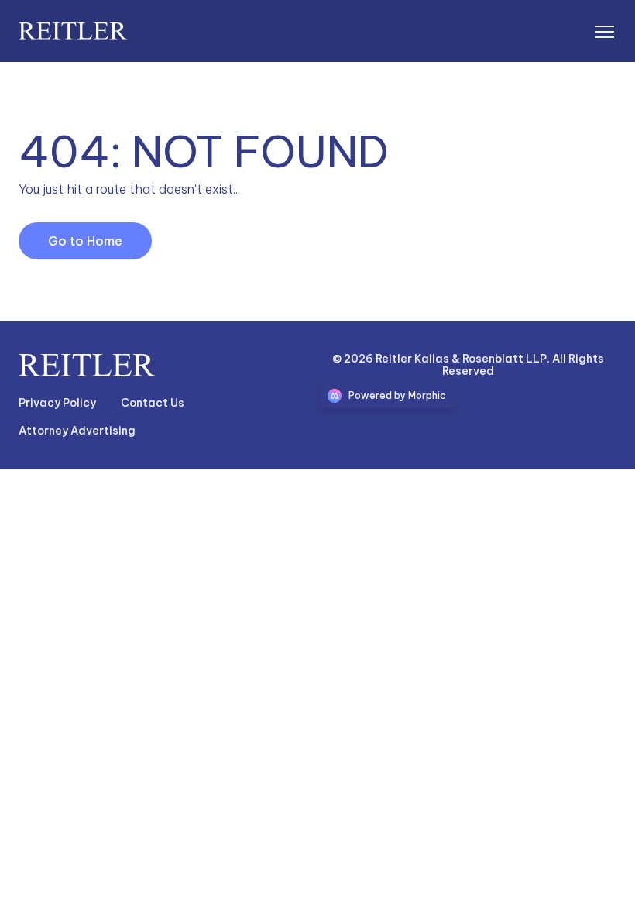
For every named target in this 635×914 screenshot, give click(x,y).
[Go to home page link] (87, 364)
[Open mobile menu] (604, 31)
